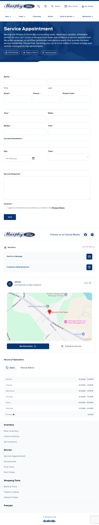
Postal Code (69, 93)
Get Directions (28, 346)
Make (51, 113)
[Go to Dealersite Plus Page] (49, 521)
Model (7, 126)
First (6, 88)
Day (5, 151)
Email (7, 93)
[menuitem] (8, 16)
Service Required (12, 174)
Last (50, 88)
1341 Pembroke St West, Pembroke (28, 285)
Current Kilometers (13, 139)
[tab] (10, 368)
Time (51, 151)
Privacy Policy (58, 208)
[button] (38, 6)
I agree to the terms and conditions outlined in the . (36, 208)
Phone (37, 93)
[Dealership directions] (49, 317)
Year (6, 113)
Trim (50, 126)
